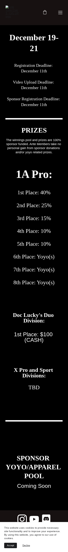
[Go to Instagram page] (22, 519)
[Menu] (60, 12)
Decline (26, 545)
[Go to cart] (45, 12)
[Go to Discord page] (46, 519)
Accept (10, 545)
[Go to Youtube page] (34, 519)
